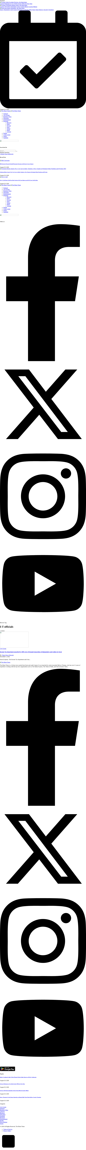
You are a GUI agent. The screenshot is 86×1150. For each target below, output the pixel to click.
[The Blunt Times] (10, 111)
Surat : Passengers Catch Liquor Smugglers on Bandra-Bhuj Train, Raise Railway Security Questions (27, 9)
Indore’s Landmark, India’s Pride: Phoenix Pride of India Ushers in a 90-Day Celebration (18, 1077)
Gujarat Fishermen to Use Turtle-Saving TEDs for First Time (16, 3)
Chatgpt (2, 154)
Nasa (6, 154)
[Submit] (16, 151)
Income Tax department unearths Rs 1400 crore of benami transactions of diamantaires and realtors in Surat (31, 652)
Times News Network (8, 655)
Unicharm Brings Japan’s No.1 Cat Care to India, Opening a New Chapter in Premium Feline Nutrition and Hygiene (23, 172)
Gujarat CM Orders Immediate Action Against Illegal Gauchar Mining (18, 6)
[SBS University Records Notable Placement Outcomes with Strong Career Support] (5, 160)
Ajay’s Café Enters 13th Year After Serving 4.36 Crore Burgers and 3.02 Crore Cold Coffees (19, 180)
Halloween (10, 154)
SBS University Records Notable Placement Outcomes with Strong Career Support (16, 163)
